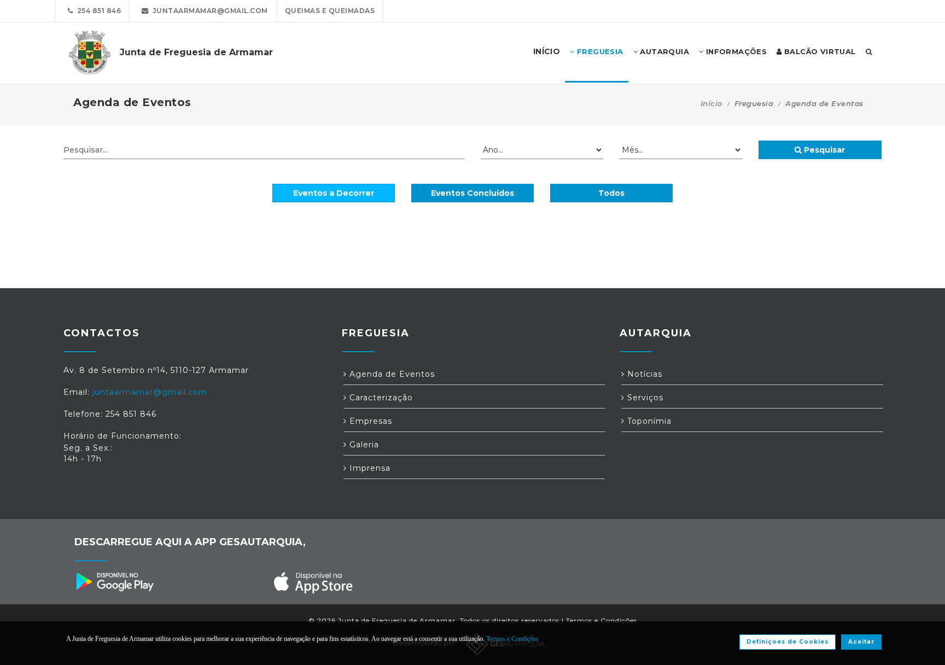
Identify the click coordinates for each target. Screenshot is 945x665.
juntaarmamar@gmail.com (208, 11)
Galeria (363, 445)
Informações (735, 51)
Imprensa (368, 468)
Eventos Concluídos (472, 193)
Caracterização (380, 397)
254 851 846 (97, 11)
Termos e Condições (601, 620)
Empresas (369, 421)
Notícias (643, 374)
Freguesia (599, 51)
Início (711, 103)
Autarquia (663, 51)
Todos (611, 193)
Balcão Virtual (819, 51)
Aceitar (861, 641)
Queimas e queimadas (330, 11)
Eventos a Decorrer (333, 193)
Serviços (644, 397)
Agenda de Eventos (391, 374)
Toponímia (648, 421)
